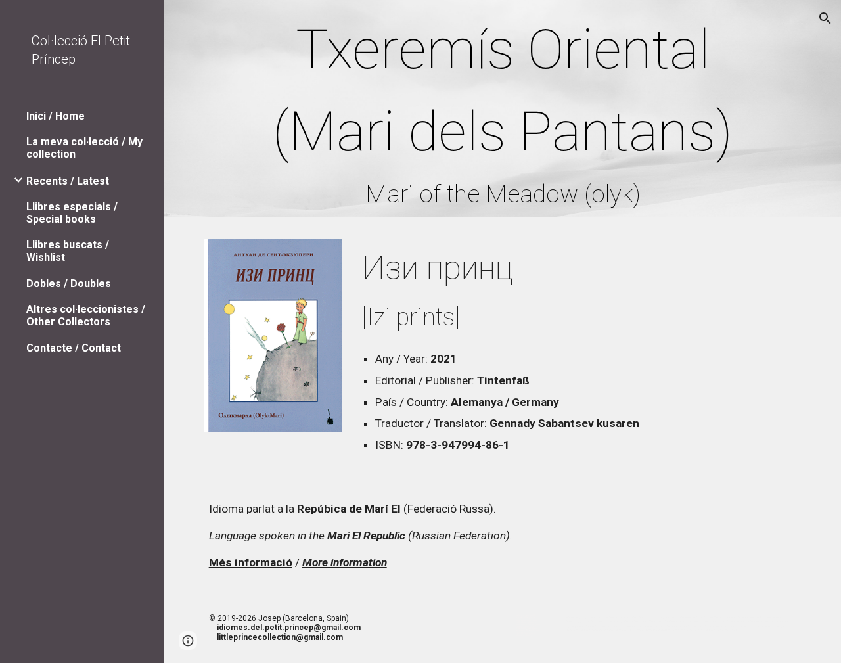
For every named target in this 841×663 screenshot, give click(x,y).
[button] (825, 18)
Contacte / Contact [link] (73, 348)
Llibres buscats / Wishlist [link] (67, 251)
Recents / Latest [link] (67, 181)
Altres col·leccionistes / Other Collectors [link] (85, 315)
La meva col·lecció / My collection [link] (84, 147)
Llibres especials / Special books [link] (72, 212)
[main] (503, 112)
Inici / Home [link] (55, 116)
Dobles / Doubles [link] (68, 283)
